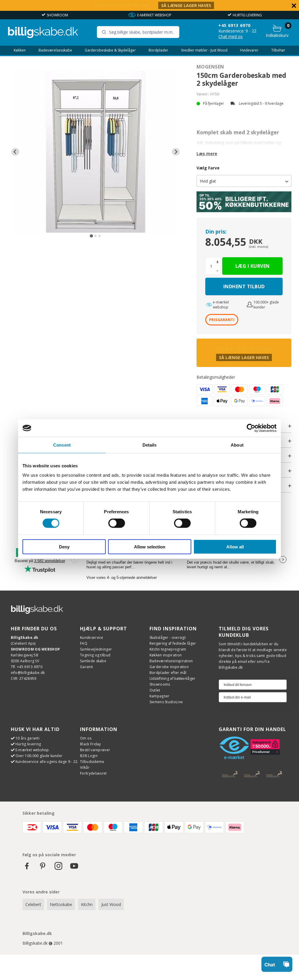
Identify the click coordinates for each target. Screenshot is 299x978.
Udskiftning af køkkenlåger (173, 678)
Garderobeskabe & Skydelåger (110, 50)
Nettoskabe (61, 904)
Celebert (33, 904)
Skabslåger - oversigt (168, 637)
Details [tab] (149, 444)
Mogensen (210, 67)
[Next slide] (176, 152)
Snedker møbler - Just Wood (204, 50)
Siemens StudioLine (166, 701)
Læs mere (207, 153)
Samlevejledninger (96, 649)
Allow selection (149, 546)
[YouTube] (74, 868)
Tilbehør (278, 50)
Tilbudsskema (92, 761)
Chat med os (230, 36)
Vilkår (85, 767)
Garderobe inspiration (169, 666)
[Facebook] (26, 868)
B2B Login (89, 755)
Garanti (86, 666)
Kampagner (160, 696)
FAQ (83, 643)
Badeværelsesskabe (55, 50)
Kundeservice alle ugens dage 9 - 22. (47, 761)
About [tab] (237, 444)
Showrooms (160, 684)
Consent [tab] (62, 444)
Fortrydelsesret (93, 773)
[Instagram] (58, 868)
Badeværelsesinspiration (171, 660)
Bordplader (158, 50)
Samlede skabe (93, 660)
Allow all (235, 546)
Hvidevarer (249, 50)
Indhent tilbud (244, 286)
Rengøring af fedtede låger (173, 643)
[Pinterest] (42, 868)
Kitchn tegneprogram (168, 649)
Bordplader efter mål (168, 672)
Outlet (155, 690)
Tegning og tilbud (95, 655)
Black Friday (90, 744)
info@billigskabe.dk (28, 672)
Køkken (20, 50)
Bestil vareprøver (95, 749)
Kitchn (87, 904)
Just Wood (111, 904)
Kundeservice (91, 637)
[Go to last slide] (15, 152)
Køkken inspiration (166, 655)
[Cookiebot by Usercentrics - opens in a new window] (251, 428)
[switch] (116, 523)
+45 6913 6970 (234, 25)
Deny (64, 546)
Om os (86, 738)
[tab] (91, 236)
